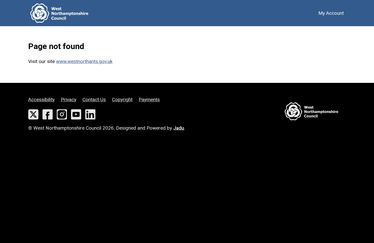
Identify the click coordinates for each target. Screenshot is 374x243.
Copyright (122, 99)
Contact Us (94, 99)
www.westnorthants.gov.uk (84, 61)
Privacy (68, 99)
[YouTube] (76, 114)
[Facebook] (47, 114)
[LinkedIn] (90, 114)
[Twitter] (33, 114)
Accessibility (41, 99)
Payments (149, 99)
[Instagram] (62, 114)
